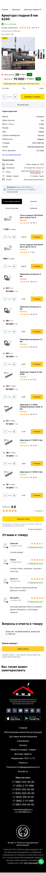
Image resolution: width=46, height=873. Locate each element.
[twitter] (14, 710)
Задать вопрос (23, 649)
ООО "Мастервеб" (31, 863)
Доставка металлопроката (23, 736)
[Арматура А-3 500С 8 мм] (7, 446)
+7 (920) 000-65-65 (23, 793)
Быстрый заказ (23, 105)
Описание (33, 201)
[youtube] (20, 710)
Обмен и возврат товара (23, 749)
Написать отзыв (23, 519)
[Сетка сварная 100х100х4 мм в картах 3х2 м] (7, 251)
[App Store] (13, 718)
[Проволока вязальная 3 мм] (7, 280)
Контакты (23, 771)
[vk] (26, 710)
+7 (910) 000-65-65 (23, 789)
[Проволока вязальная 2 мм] (7, 313)
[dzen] (32, 710)
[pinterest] (8, 710)
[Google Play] (32, 718)
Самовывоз (33, 208)
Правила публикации (35, 529)
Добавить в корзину (33, 97)
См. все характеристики (11, 155)
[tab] (15, 67)
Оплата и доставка (11, 208)
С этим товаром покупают (11, 201)
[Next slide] (31, 53)
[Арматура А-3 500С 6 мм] (7, 478)
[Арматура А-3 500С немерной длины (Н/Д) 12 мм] (7, 413)
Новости (23, 762)
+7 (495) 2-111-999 (23, 785)
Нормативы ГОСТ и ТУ (23, 758)
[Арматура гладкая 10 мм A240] (7, 379)
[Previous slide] (5, 53)
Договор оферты (23, 754)
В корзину (36, 237)
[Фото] (18, 53)
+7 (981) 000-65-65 (23, 804)
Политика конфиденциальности (23, 767)
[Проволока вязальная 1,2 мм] (7, 345)
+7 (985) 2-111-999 (22, 800)
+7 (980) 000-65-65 (23, 782)
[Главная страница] (23, 690)
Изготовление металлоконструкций (23, 732)
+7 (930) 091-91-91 (23, 797)
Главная (23, 728)
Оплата (23, 745)
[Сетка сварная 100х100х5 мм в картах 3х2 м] (7, 221)
